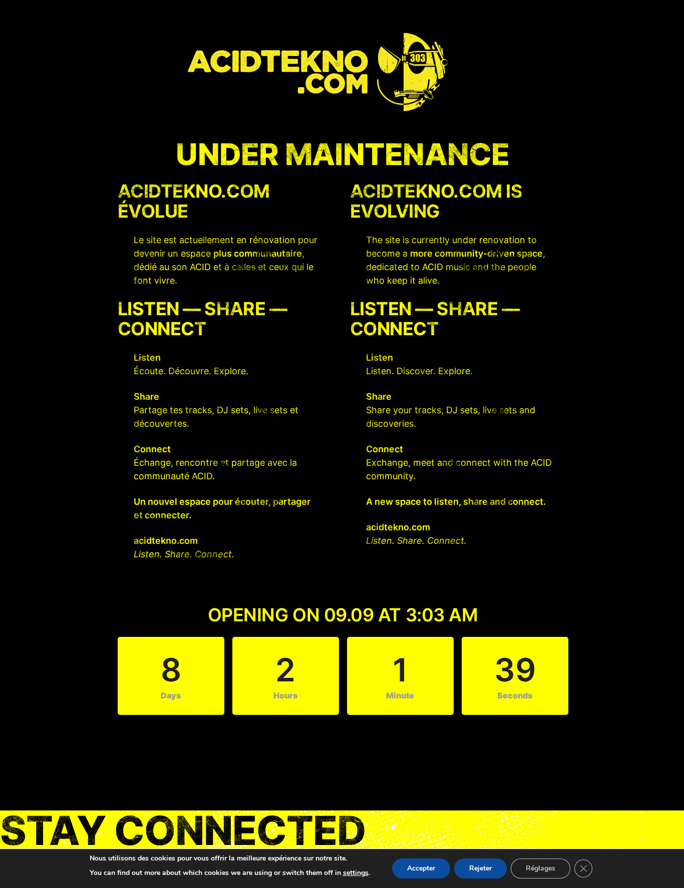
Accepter (421, 868)
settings (356, 872)
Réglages (540, 868)
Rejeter (480, 868)
